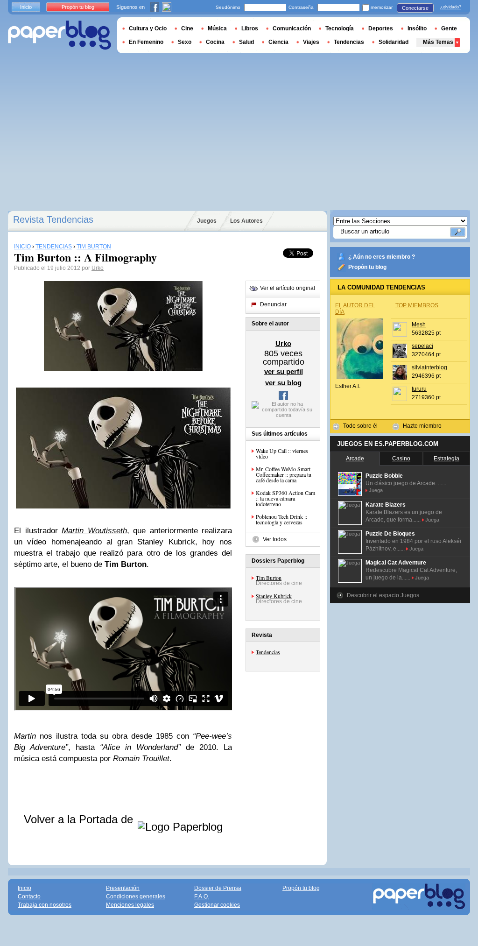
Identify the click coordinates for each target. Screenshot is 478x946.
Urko (97, 268)
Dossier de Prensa (217, 888)
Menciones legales (130, 905)
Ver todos (275, 539)
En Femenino (146, 42)
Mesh (419, 324)
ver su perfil (283, 371)
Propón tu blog (367, 267)
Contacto (29, 896)
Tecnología (339, 28)
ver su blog (283, 383)
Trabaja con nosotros (44, 905)
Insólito (417, 28)
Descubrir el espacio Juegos (383, 595)
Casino (401, 458)
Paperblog (59, 35)
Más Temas (438, 42)
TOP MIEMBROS (416, 305)
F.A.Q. (201, 896)
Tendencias (268, 652)
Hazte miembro (422, 426)
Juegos (207, 221)
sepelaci (422, 346)
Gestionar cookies (217, 905)
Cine (187, 28)
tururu (419, 389)
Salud (246, 42)
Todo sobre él (360, 426)
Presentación (123, 888)
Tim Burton (268, 577)
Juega (376, 490)
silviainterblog (429, 367)
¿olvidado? (450, 7)
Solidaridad (393, 42)
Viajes (311, 42)
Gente (449, 28)
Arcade (355, 458)
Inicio (26, 7)
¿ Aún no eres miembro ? (381, 257)
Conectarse (415, 8)
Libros (249, 28)
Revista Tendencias (53, 219)
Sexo (184, 42)
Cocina (215, 42)
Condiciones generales (135, 896)
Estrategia (446, 458)
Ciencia (278, 42)
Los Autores (246, 221)
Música (217, 28)
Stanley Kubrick (274, 596)
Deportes (380, 28)
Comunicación (292, 28)
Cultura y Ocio (148, 28)
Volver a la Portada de (80, 819)
